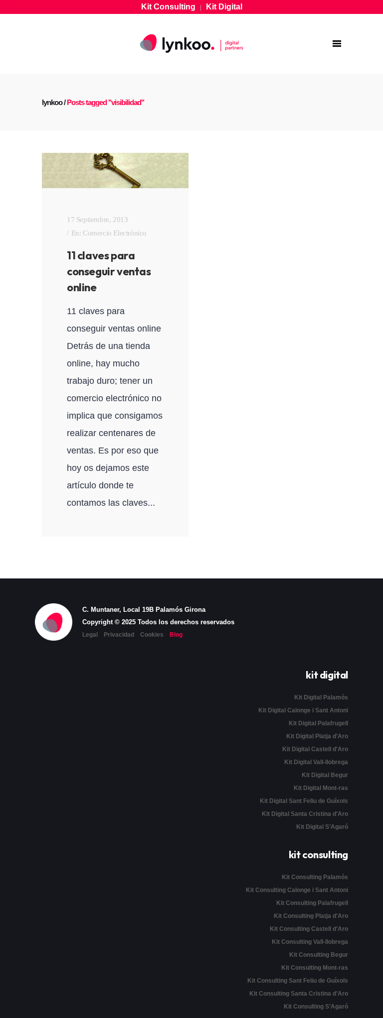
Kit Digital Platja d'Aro (317, 736)
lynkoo (52, 102)
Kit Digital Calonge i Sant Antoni (303, 710)
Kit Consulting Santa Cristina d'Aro (298, 993)
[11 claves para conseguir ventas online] (115, 170)
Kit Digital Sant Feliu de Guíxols (304, 800)
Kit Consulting (168, 6)
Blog (176, 634)
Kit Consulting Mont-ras (314, 967)
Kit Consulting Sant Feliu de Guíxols (297, 980)
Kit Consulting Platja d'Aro (311, 915)
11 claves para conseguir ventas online (109, 271)
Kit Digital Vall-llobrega (316, 762)
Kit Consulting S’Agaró (316, 1006)
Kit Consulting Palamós (315, 877)
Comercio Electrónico (115, 233)
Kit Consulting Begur (318, 954)
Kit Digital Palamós (321, 697)
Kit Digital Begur (325, 775)
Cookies (152, 634)
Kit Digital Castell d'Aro (315, 749)
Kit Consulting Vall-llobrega (310, 941)
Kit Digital (224, 6)
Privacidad (119, 634)
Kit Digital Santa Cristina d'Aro (305, 813)
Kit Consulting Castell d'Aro (309, 928)
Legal (90, 634)
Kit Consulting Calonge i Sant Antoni (297, 890)
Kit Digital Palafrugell (318, 723)
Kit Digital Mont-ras (321, 788)
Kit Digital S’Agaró (322, 826)
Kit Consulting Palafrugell (312, 903)
